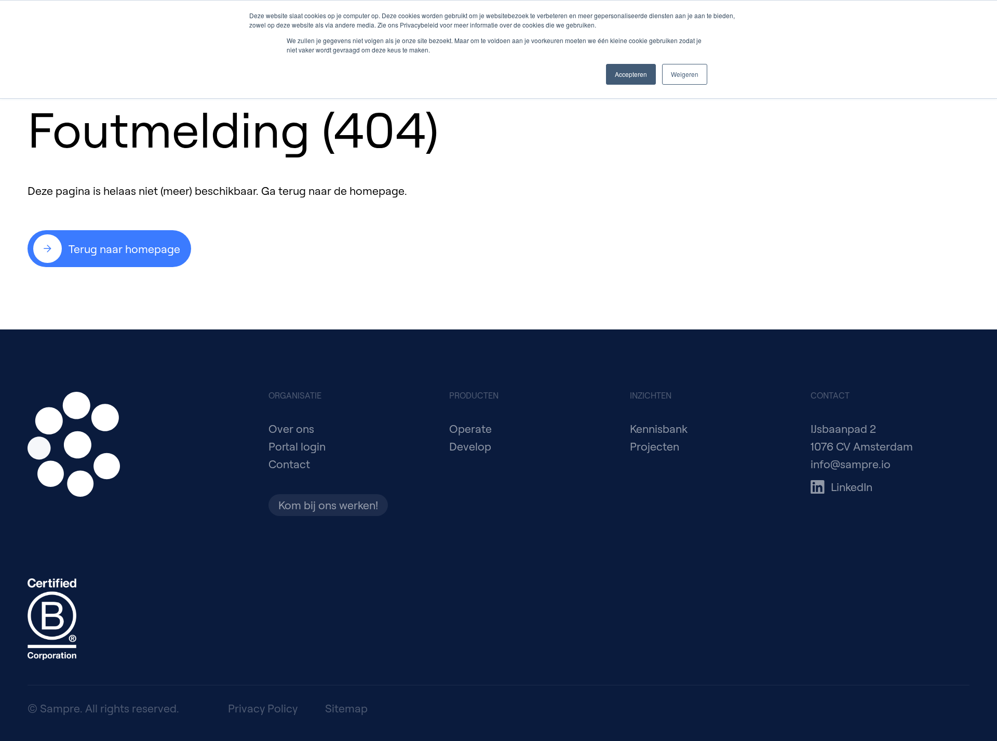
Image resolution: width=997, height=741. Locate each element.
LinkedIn (851, 487)
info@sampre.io (851, 464)
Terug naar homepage (124, 249)
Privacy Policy (263, 708)
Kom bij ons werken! (328, 505)
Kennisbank (659, 428)
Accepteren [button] (631, 74)
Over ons (291, 428)
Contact (289, 464)
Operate (470, 428)
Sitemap (346, 708)
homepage (377, 190)
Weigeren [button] (684, 74)
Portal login (297, 446)
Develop (470, 446)
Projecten (654, 446)
